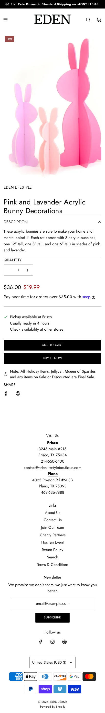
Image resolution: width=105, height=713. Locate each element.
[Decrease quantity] (9, 270)
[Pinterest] (64, 641)
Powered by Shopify (52, 706)
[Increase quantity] (27, 270)
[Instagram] (52, 641)
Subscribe (52, 617)
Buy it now (52, 358)
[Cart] (99, 19)
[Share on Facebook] (6, 394)
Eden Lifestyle (18, 187)
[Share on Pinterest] (18, 394)
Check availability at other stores (36, 329)
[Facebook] (40, 641)
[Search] (88, 19)
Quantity (12, 260)
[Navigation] (5, 19)
